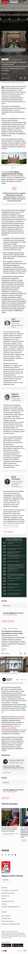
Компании (11, 59)
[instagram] (8, 854)
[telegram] (12, 854)
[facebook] (5, 854)
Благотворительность (7, 921)
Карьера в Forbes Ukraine (8, 893)
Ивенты (3, 898)
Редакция (4, 912)
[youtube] (15, 854)
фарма (3, 798)
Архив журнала (5, 915)
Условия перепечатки (7, 901)
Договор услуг (5, 896)
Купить (5, 880)
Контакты (4, 887)
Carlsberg (4, 621)
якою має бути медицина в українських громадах (9, 829)
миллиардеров (19, 716)
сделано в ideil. (22, 950)
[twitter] (2, 854)
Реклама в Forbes (6, 918)
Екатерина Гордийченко (16, 760)
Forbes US (4, 649)
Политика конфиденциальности (10, 906)
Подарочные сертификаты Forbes (10, 924)
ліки (8, 798)
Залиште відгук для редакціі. (10, 614)
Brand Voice (4, 73)
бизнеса (8, 710)
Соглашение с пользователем (9, 890)
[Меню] (25, 2)
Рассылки (4, 904)
